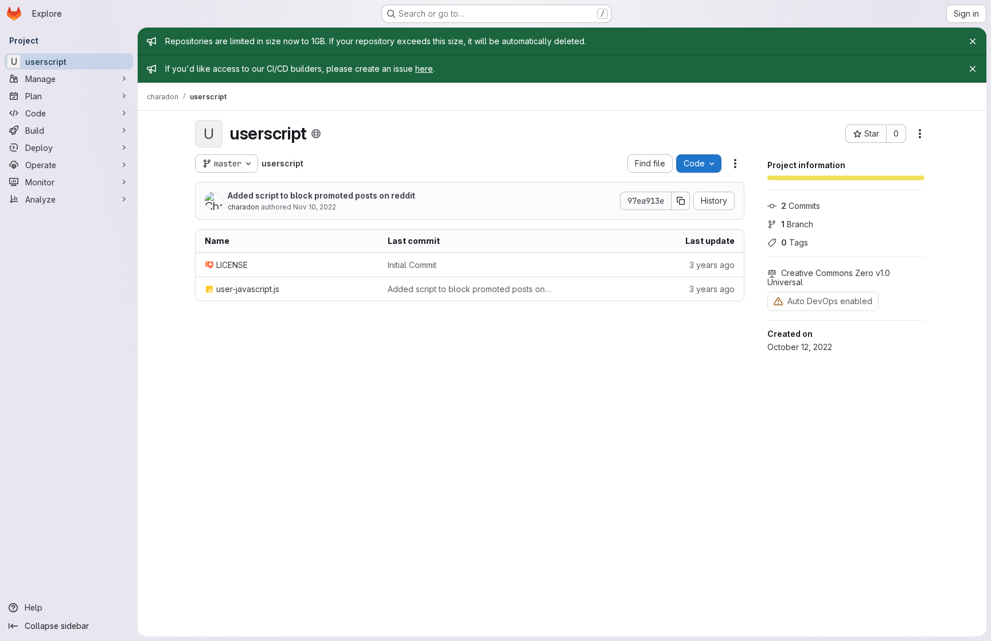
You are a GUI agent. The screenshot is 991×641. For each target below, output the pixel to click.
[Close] (973, 41)
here (424, 68)
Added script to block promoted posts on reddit (321, 195)
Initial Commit (412, 265)
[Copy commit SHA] (681, 201)
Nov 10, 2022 (314, 207)
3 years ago (712, 265)
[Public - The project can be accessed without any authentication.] (316, 133)
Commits (800, 206)
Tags (794, 242)
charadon (243, 207)
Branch (797, 224)
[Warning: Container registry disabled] (778, 301)
